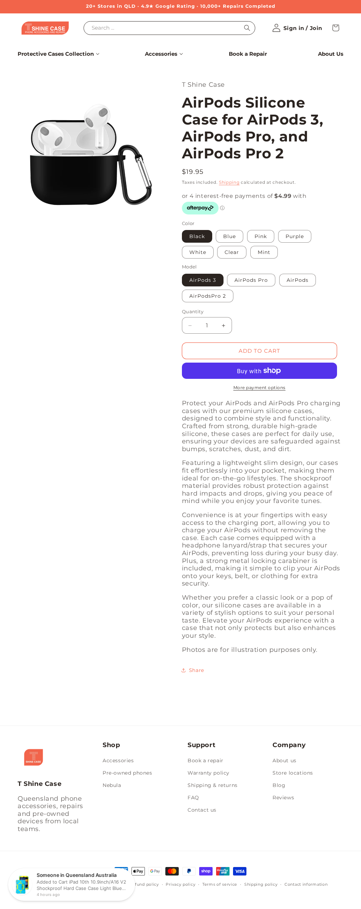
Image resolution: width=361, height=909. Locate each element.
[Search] (247, 28)
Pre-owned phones (127, 773)
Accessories (118, 760)
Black (197, 236)
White (197, 252)
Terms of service (219, 884)
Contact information (306, 884)
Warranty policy (209, 773)
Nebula (112, 785)
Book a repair (206, 760)
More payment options (259, 387)
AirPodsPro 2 (207, 296)
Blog (279, 785)
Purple (295, 236)
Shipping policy (261, 884)
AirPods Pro (251, 280)
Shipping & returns (213, 785)
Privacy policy (180, 884)
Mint (264, 252)
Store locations (293, 773)
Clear (232, 252)
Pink (261, 236)
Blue (229, 236)
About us (284, 760)
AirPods (297, 280)
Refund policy (144, 884)
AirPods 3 (202, 280)
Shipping (229, 182)
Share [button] (196, 670)
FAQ (193, 797)
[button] (56, 54)
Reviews (283, 797)
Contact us (202, 810)
